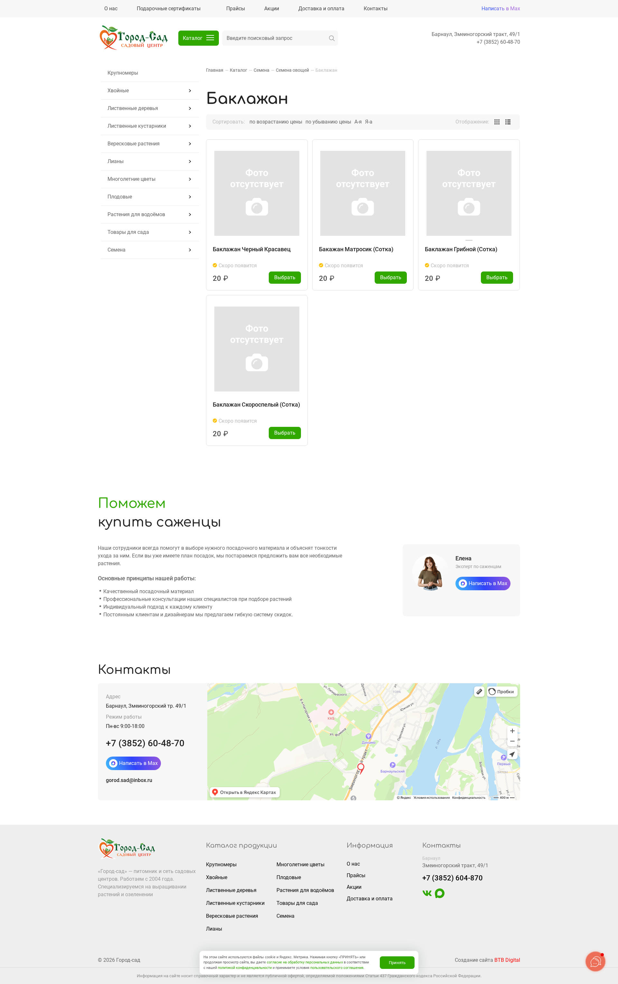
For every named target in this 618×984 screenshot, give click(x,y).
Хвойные (118, 90)
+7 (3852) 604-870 (452, 878)
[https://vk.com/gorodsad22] (427, 896)
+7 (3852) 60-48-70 (498, 42)
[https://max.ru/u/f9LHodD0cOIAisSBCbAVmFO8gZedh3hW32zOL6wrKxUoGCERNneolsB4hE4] (440, 896)
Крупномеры (123, 73)
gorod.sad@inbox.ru (129, 780)
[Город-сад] (133, 38)
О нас (353, 864)
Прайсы (356, 875)
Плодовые (120, 197)
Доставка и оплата (370, 899)
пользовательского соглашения (336, 968)
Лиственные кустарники (137, 126)
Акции (354, 887)
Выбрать (284, 277)
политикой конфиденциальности (245, 968)
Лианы (116, 161)
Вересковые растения (134, 144)
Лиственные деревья (133, 108)
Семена (117, 250)
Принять (397, 962)
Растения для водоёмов (136, 214)
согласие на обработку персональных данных (305, 962)
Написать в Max (501, 8)
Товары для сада (128, 232)
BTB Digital (507, 960)
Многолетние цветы (131, 179)
